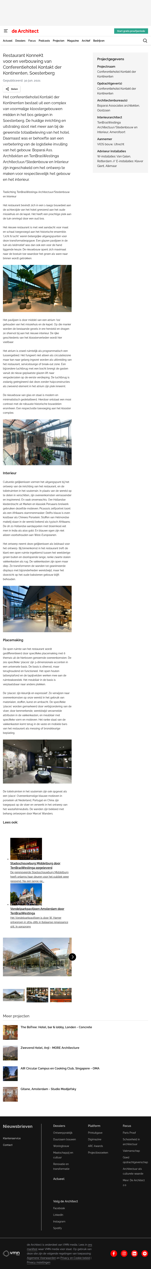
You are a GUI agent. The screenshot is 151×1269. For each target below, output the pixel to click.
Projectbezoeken (98, 1152)
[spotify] (144, 1253)
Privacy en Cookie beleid (75, 1257)
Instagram (59, 1221)
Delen (14, 89)
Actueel (58, 1179)
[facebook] (113, 1253)
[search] (145, 40)
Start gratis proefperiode (131, 31)
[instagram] (124, 1253)
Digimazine (94, 1139)
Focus (127, 1126)
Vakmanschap (131, 1150)
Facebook (59, 1208)
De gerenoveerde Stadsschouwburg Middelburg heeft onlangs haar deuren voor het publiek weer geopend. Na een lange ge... (39, 877)
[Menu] (6, 31)
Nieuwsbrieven (17, 1126)
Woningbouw (61, 1146)
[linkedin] (134, 1253)
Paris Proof (129, 1132)
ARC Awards (95, 1146)
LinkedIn (58, 1214)
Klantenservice (12, 1138)
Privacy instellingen (38, 1262)
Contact (8, 1144)
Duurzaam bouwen (64, 1139)
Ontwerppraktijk (62, 1132)
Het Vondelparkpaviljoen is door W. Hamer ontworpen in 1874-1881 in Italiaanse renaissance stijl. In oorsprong (39, 922)
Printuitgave (95, 1132)
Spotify (57, 1228)
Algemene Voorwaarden (41, 1257)
